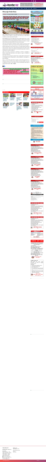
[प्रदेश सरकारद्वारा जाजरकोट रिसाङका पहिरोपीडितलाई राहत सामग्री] (19, 104)
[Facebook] (31, 1)
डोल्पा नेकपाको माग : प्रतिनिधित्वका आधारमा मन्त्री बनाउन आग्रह (19, 99)
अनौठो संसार (35, 8)
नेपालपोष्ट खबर (5, 14)
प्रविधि (31, 8)
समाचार (6, 8)
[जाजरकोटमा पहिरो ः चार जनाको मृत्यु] (26, 104)
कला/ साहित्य (25, 8)
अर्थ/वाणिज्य (12, 8)
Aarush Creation (41, 460)
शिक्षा (16, 8)
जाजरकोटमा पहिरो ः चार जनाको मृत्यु (25, 107)
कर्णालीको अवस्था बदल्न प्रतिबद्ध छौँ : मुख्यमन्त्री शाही (25, 98)
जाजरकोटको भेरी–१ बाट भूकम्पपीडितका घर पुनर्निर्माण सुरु (12, 98)
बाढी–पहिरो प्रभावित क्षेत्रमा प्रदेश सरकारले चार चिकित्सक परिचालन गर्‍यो (5, 99)
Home (3, 8)
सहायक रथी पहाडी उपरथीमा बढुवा (5, 107)
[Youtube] (35, 1)
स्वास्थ (19, 8)
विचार (9, 8)
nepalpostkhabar (11, 460)
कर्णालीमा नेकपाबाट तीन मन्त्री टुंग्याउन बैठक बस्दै (12, 104)
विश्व (28, 8)
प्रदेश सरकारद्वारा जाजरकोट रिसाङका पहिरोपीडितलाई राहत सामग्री (19, 108)
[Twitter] (33, 1)
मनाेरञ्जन (22, 8)
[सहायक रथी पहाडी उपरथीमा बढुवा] (6, 104)
